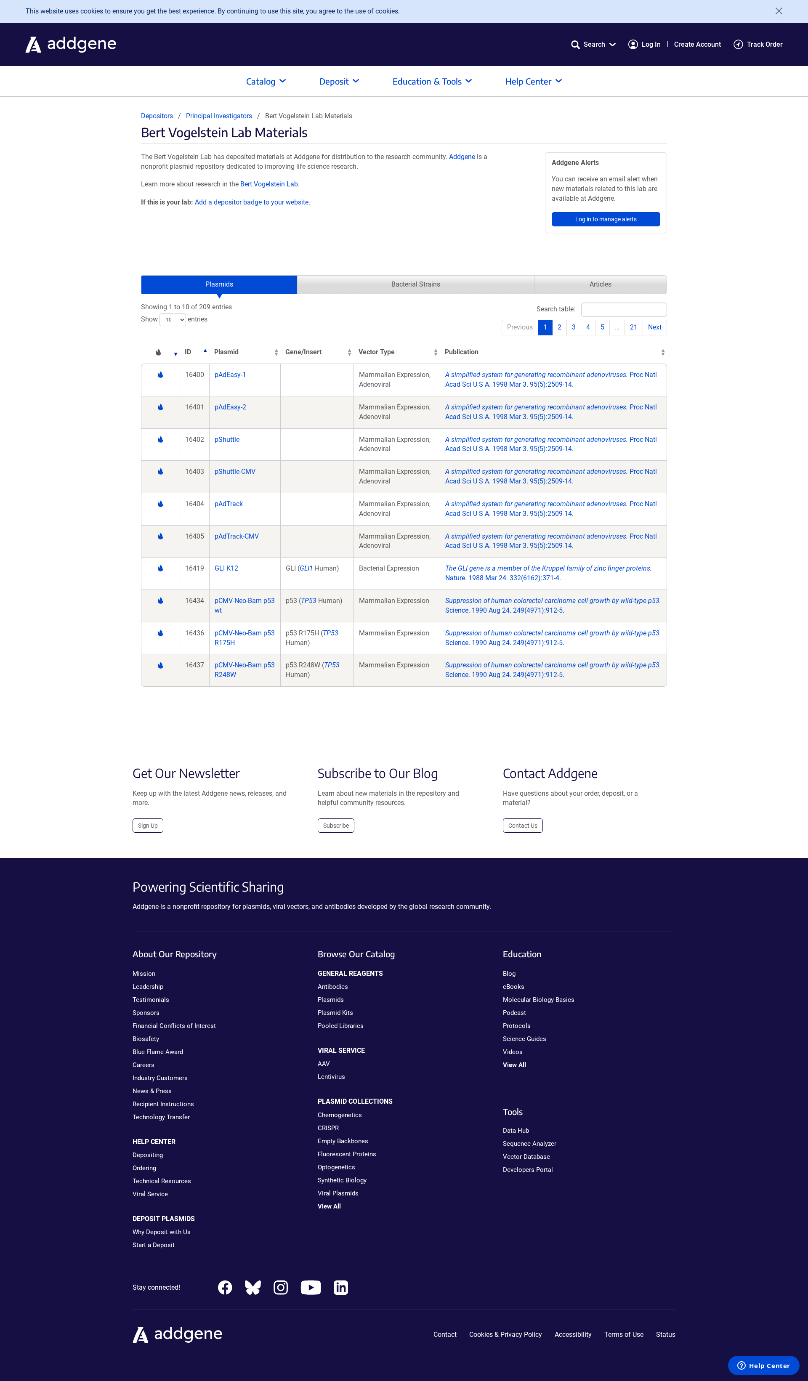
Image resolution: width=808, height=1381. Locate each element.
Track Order (765, 44)
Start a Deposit (154, 1245)
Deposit (334, 81)
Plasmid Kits (335, 1013)
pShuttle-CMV (235, 471)
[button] (593, 44)
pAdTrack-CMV (237, 536)
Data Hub (516, 1130)
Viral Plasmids (338, 1193)
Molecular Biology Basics (538, 1000)
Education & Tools (427, 81)
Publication (461, 352)
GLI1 (306, 568)
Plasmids (219, 284)
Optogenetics (336, 1167)
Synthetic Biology (342, 1180)
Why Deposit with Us (162, 1232)
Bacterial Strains (415, 284)
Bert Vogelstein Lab (269, 184)
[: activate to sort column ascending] (160, 352)
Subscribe (336, 825)
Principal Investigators (219, 116)
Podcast (514, 1013)
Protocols (517, 1026)
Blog (509, 973)
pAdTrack (229, 504)
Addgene (462, 157)
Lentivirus (331, 1077)
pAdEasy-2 (230, 407)
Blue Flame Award (158, 1052)
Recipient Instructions (163, 1104)
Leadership (148, 987)
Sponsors (146, 1013)
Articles (600, 284)
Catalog (261, 81)
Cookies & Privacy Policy (505, 1335)
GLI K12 (226, 568)
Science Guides (524, 1039)
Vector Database (526, 1157)
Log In (651, 44)
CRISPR (328, 1128)
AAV (324, 1064)
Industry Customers (160, 1078)
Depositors (157, 116)
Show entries (174, 319)
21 (634, 327)
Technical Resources (162, 1181)
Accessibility (573, 1335)
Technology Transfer (161, 1117)
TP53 (308, 601)
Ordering (144, 1168)
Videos (513, 1052)
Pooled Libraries (341, 1026)
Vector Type (377, 352)
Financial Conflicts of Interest (174, 1026)
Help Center (528, 81)
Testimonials (151, 1000)
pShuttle (227, 440)
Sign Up (148, 825)
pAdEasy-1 (230, 375)
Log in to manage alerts (606, 219)
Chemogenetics (340, 1115)
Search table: (556, 309)
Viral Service (150, 1194)
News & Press (152, 1091)
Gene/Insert (303, 352)
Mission (144, 973)
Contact (445, 1335)
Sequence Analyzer (529, 1143)
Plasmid (226, 352)
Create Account (697, 44)
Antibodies (333, 987)
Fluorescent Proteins (347, 1154)
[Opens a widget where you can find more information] (764, 1366)
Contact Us (522, 825)
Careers (143, 1065)
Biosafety (146, 1039)
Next (655, 327)
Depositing (148, 1155)
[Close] (776, 10)
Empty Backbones (343, 1141)
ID (188, 352)
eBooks (513, 987)
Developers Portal (528, 1170)
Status (665, 1335)
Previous (520, 327)
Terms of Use (623, 1335)
